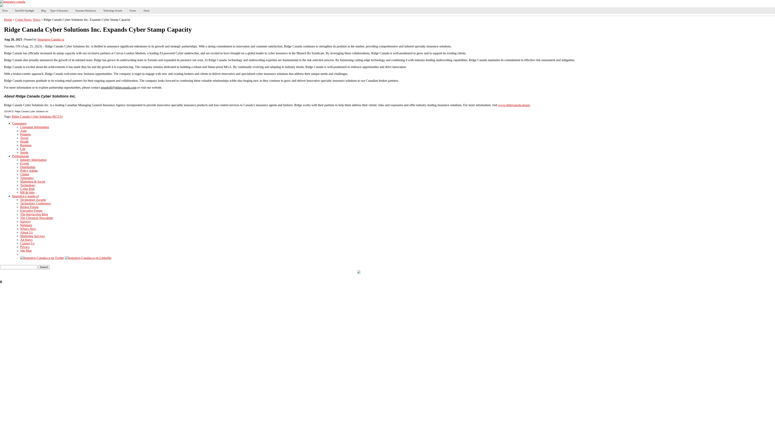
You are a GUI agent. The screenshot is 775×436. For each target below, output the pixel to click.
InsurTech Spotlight (24, 10)
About (146, 10)
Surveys (25, 221)
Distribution (27, 167)
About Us (26, 232)
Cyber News (23, 19)
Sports (24, 152)
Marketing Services (32, 236)
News (5, 10)
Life (22, 149)
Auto (23, 130)
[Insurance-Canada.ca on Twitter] (42, 258)
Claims (24, 174)
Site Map (26, 250)
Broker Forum (29, 207)
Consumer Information (34, 127)
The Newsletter (36, 218)
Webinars (26, 225)
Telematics (27, 178)
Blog (43, 10)
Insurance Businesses (85, 10)
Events (133, 10)
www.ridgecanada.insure (514, 105)
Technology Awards (112, 10)
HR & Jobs (27, 192)
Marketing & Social (32, 181)
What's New (28, 229)
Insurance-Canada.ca (51, 39)
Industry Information (33, 159)
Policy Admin (29, 170)
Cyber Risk (27, 189)
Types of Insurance (59, 10)
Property (25, 134)
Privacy (25, 247)
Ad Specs (26, 239)
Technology (27, 185)
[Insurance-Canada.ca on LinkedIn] (88, 258)
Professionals (20, 156)
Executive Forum (31, 210)
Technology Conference (35, 203)
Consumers (19, 123)
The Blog (34, 214)
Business (25, 145)
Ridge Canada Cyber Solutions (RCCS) (37, 116)
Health (24, 141)
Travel (24, 138)
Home (8, 19)
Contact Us (27, 243)
